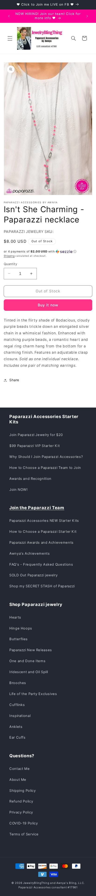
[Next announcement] (87, 16)
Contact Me (19, 769)
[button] (9, 38)
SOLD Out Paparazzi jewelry (33, 575)
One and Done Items (27, 661)
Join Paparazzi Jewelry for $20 (36, 435)
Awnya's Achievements (29, 553)
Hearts (15, 617)
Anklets (15, 727)
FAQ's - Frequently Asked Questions (41, 564)
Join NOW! (18, 490)
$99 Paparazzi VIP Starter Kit (34, 446)
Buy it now (48, 305)
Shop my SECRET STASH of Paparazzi (42, 586)
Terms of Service (24, 834)
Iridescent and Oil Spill (28, 672)
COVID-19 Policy (23, 823)
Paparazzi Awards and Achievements (41, 542)
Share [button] (14, 380)
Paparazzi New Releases (30, 650)
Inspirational (20, 716)
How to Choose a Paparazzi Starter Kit (42, 531)
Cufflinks (17, 705)
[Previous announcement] (9, 16)
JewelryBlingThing (36, 883)
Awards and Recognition (30, 479)
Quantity (10, 264)
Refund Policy (21, 801)
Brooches (17, 683)
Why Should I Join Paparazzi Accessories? (46, 457)
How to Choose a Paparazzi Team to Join (45, 468)
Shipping (9, 255)
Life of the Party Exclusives (33, 694)
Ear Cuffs (17, 737)
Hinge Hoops (20, 628)
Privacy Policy (21, 812)
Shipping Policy (22, 791)
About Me (17, 780)
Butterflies (18, 639)
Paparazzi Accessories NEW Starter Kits (44, 521)
